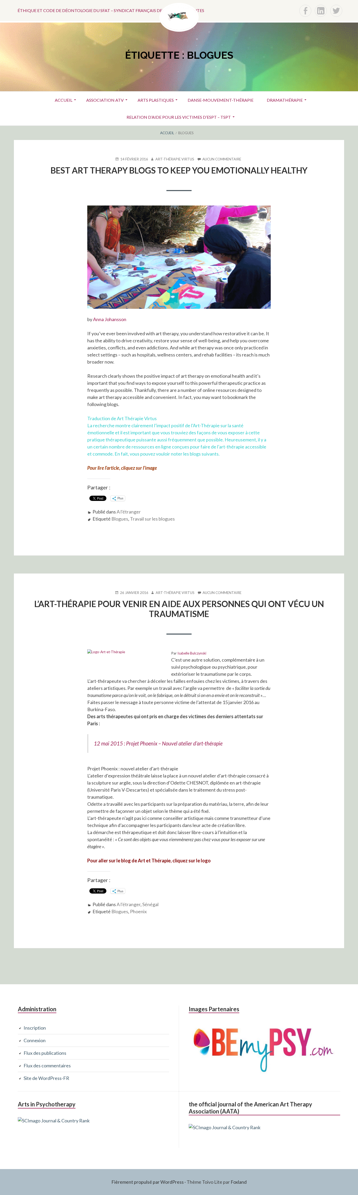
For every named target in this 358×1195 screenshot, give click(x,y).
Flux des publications (45, 1053)
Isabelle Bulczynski (191, 653)
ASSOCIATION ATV (105, 100)
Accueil (63, 100)
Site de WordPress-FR (46, 1078)
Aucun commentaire (221, 159)
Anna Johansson (109, 319)
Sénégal (150, 904)
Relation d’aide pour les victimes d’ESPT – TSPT (179, 117)
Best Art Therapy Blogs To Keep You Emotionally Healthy (179, 170)
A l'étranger (129, 512)
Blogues (119, 519)
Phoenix (138, 911)
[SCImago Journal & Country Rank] (54, 1120)
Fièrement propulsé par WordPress (147, 1182)
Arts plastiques (156, 100)
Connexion (35, 1040)
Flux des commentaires (47, 1065)
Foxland (239, 1182)
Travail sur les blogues (152, 519)
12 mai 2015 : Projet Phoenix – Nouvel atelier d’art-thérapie (158, 743)
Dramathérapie (285, 100)
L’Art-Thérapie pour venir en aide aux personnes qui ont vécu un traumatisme (179, 609)
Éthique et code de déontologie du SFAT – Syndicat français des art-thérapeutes (111, 10)
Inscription (35, 1028)
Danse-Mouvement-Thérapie (220, 100)
